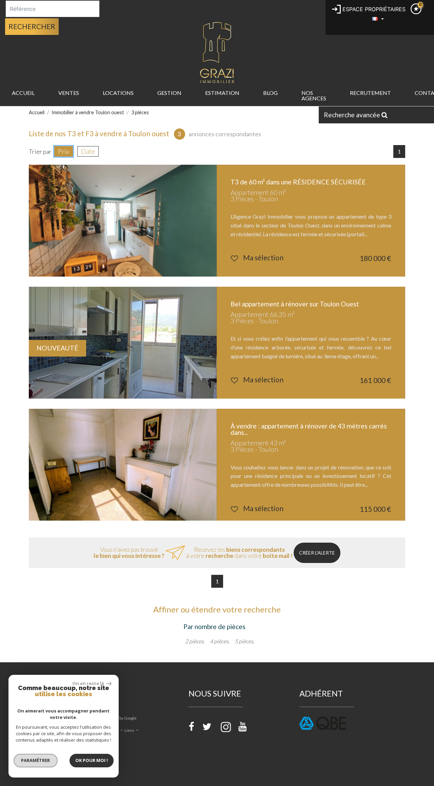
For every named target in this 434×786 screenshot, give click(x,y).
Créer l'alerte (317, 553)
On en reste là (88, 683)
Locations (118, 92)
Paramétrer (35, 760)
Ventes (68, 92)
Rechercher (31, 26)
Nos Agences (313, 95)
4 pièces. (220, 641)
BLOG (270, 92)
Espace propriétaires (373, 9)
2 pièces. (195, 641)
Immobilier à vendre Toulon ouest (88, 112)
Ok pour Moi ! (91, 760)
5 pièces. (244, 641)
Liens (129, 730)
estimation (222, 92)
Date (88, 151)
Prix (63, 151)
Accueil (23, 92)
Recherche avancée (352, 115)
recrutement (370, 92)
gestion (169, 92)
